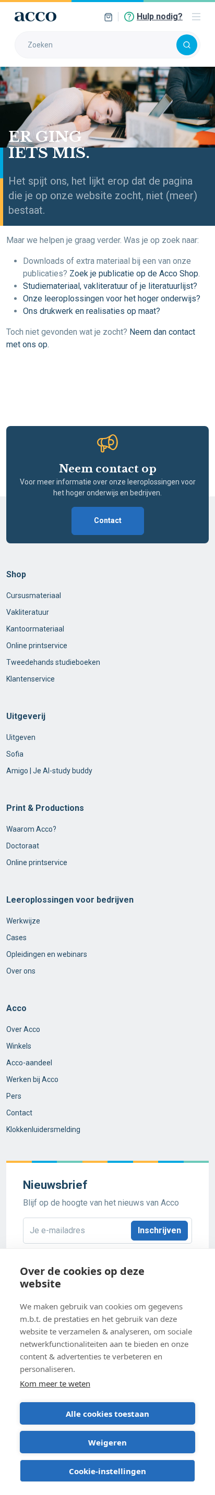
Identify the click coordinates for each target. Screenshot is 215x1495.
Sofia (14, 754)
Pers (13, 1096)
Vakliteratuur (27, 612)
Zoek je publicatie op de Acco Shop (133, 273)
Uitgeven (20, 737)
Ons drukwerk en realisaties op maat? (91, 311)
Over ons (20, 971)
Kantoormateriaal (35, 629)
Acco (16, 1008)
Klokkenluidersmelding (43, 1129)
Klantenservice (30, 679)
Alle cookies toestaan (107, 1413)
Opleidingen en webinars (46, 954)
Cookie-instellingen (107, 1471)
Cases (16, 937)
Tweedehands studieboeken (53, 662)
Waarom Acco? (31, 829)
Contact (108, 520)
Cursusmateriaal (33, 595)
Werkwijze (23, 921)
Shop (16, 574)
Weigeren (107, 1442)
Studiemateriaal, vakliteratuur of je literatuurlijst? (110, 286)
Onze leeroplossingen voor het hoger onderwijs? (112, 298)
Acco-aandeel (29, 1063)
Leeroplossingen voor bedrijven (70, 900)
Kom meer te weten (55, 1383)
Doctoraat (22, 846)
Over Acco (23, 1029)
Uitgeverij (25, 716)
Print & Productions (45, 808)
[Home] (35, 17)
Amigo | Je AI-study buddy (49, 771)
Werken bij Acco (32, 1079)
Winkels (18, 1046)
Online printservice (36, 645)
